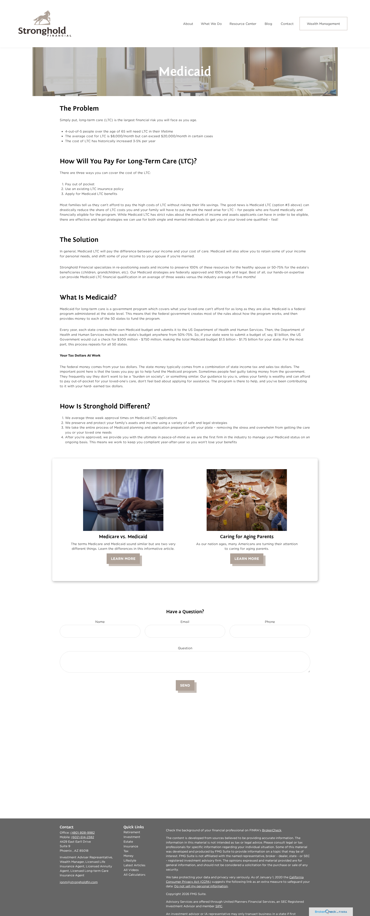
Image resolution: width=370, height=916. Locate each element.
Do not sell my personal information (201, 886)
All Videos (131, 870)
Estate (128, 841)
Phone (270, 622)
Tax (126, 851)
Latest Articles (134, 865)
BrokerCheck (271, 830)
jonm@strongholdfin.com (79, 882)
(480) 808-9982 (82, 832)
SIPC (218, 906)
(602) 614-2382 (82, 837)
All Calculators (134, 874)
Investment (132, 837)
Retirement (132, 832)
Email (185, 622)
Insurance (131, 846)
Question (185, 648)
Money (128, 855)
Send (185, 685)
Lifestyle (130, 860)
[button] (188, 23)
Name (100, 622)
